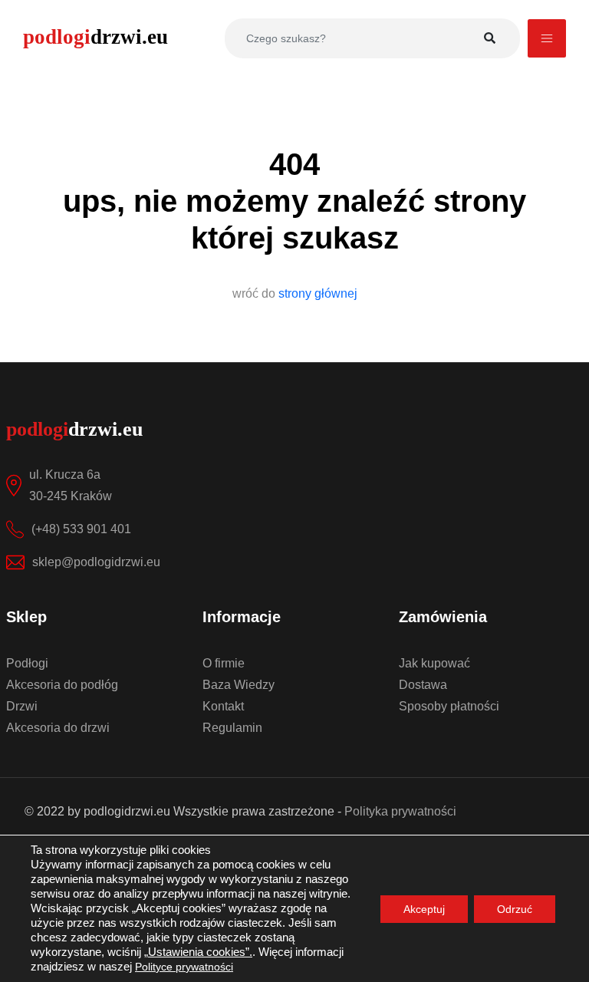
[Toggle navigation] (547, 38)
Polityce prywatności (184, 967)
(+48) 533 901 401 (81, 528)
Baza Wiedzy (238, 684)
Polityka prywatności (400, 811)
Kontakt (223, 706)
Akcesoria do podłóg (62, 684)
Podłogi (27, 663)
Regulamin (232, 727)
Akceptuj (424, 909)
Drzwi (22, 706)
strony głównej (317, 293)
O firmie (223, 663)
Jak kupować (434, 663)
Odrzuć (514, 909)
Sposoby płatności (449, 706)
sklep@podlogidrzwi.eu (96, 561)
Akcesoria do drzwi (58, 727)
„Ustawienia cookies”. (198, 952)
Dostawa (423, 684)
